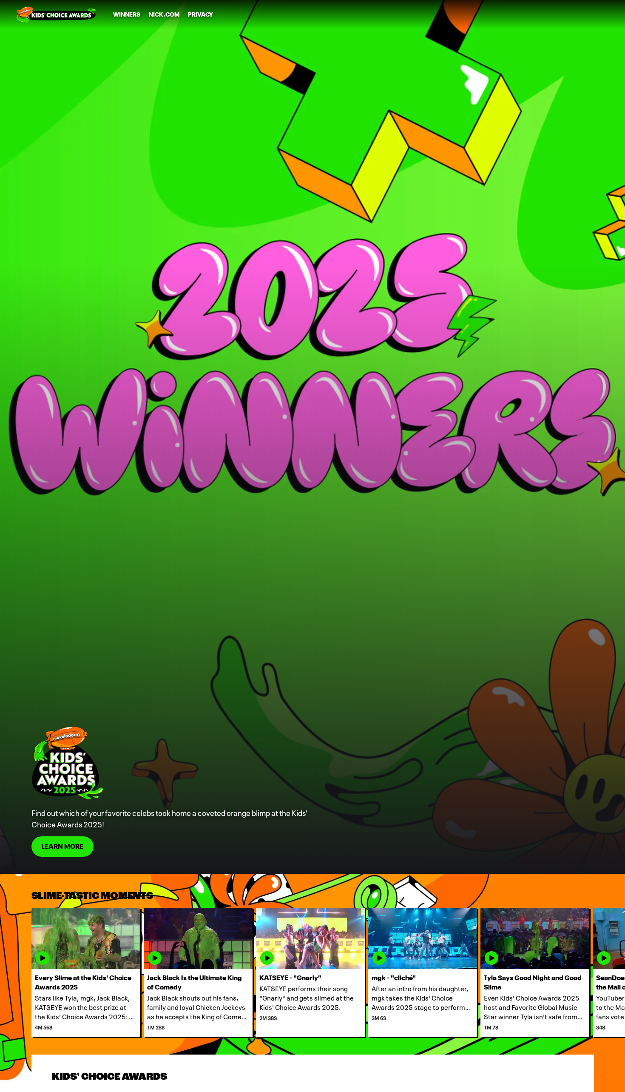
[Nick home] (56, 14)
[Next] (612, 972)
